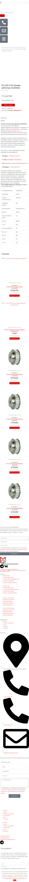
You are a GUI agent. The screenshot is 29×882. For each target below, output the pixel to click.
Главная (3, 47)
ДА (15, 880)
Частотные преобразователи (11, 579)
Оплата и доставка (8, 813)
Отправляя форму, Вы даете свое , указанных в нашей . (13, 549)
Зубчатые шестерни (8, 599)
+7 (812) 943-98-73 (4, 836)
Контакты (5, 819)
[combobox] (7, 12)
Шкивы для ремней (15, 47)
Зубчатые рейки (7, 601)
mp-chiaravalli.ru (15, 129)
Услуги (5, 812)
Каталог (8, 47)
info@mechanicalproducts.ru (7, 839)
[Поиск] (2, 15)
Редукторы (6, 575)
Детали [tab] (3, 120)
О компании (6, 815)
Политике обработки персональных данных (14, 878)
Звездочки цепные (8, 603)
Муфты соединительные (10, 582)
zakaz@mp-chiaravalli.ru (14, 159)
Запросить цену (8, 105)
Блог (4, 817)
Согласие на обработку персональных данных (12, 570)
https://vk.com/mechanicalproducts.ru (16, 163)
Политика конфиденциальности (9, 569)
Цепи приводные (8, 604)
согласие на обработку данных (9, 789)
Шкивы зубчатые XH (10, 49)
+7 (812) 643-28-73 (14, 156)
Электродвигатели (8, 577)
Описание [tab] (3, 118)
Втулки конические (8, 597)
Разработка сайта (5, 571)
